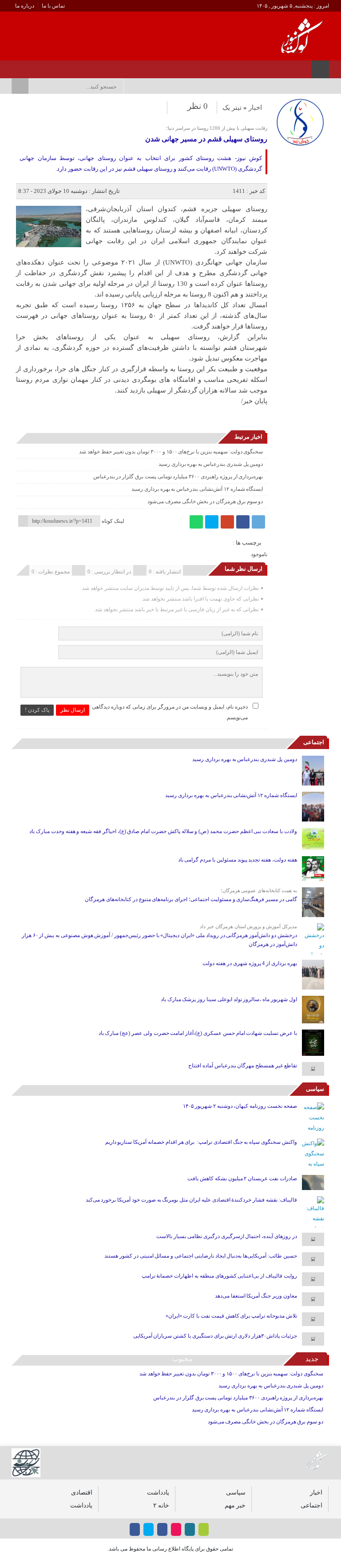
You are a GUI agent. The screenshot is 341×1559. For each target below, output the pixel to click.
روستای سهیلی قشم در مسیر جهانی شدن (206, 139)
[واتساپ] (196, 522)
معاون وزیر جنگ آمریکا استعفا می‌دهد (256, 1296)
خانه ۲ (161, 1505)
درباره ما (24, 6)
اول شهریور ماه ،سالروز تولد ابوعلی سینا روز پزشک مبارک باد (229, 999)
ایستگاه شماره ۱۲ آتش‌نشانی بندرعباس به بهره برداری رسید (197, 489)
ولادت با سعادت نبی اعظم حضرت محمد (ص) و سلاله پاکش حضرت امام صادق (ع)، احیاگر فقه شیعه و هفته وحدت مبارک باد (163, 831)
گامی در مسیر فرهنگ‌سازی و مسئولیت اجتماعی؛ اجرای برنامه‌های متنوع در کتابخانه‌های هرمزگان (191, 899)
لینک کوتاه (113, 521)
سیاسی (315, 1089)
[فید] (14, 66)
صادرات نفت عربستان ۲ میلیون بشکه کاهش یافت (242, 1178)
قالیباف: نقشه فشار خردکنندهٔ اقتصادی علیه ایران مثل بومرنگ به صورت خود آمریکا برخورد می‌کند (191, 1200)
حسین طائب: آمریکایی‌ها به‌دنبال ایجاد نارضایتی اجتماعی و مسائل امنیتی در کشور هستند (200, 1256)
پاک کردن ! (37, 710)
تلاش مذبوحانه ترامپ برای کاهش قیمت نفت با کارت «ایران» (231, 1316)
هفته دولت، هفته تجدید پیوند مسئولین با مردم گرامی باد (237, 860)
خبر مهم (235, 1505)
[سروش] (25, 66)
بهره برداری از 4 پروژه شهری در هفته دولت (249, 963)
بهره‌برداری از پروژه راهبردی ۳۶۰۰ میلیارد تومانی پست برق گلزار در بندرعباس (178, 476)
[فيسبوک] (71, 66)
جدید (311, 1359)
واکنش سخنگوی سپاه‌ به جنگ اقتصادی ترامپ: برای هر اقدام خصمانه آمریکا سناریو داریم (201, 1142)
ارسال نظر (72, 710)
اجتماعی (313, 742)
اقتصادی (81, 1492)
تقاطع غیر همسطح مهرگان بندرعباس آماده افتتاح (242, 1065)
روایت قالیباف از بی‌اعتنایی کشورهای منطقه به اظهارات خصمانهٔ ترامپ (219, 1276)
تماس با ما (53, 6)
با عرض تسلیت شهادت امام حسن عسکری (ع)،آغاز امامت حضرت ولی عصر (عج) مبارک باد (198, 1033)
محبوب (182, 1359)
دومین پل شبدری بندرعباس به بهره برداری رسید (211, 464)
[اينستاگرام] (60, 66)
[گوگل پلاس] (227, 522)
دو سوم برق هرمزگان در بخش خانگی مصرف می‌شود (205, 501)
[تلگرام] (258, 522)
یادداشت (158, 1492)
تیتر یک (232, 107)
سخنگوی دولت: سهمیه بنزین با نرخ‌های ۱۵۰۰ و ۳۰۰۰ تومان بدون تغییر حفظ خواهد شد (171, 452)
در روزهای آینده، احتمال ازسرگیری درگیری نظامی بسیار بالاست (226, 1236)
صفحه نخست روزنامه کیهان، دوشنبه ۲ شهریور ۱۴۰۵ (240, 1106)
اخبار (255, 107)
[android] (203, 1529)
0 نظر (197, 106)
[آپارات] (37, 66)
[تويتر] (48, 66)
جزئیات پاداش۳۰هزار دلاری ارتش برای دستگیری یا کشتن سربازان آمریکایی (215, 1336)
